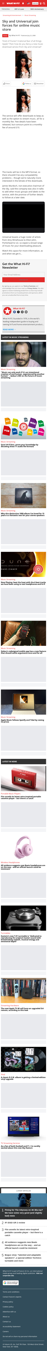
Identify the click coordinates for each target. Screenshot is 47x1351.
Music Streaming (30, 15)
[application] (23, 216)
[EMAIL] (27, 311)
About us (6, 1317)
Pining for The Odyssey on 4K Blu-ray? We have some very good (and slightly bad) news (24, 1213)
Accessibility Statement (11, 1326)
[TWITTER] (19, 311)
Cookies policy (8, 1307)
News (5, 36)
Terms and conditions (11, 1292)
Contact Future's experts (12, 1297)
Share (8, 84)
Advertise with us (9, 1312)
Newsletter (40, 84)
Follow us (28, 84)
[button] (44, 3)
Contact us (7, 1321)
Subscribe (35, 3)
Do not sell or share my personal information (20, 1336)
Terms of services (30, 286)
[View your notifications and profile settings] (23, 3)
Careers (6, 1331)
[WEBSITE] (23, 311)
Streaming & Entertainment (12, 15)
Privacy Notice (32, 288)
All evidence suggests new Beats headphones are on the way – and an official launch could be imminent (23, 1245)
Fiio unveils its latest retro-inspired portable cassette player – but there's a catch (24, 1232)
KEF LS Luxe (19, 9)
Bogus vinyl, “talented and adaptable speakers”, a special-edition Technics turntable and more (23, 1258)
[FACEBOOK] (15, 311)
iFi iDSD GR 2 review (15, 1223)
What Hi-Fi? (16, 35)
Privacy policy (8, 1302)
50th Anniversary (37, 9)
